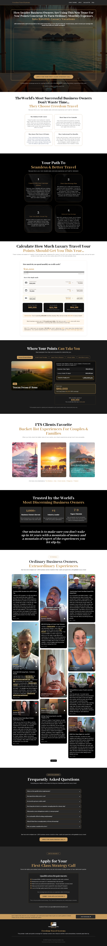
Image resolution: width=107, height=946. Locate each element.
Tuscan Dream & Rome (24, 357)
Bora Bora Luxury (84, 357)
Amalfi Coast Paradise (41, 357)
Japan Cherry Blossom (57, 357)
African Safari (71, 357)
